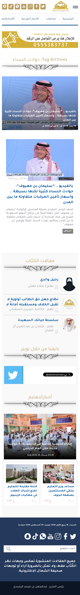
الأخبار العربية (30, 19)
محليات (51, 19)
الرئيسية (68, 19)
